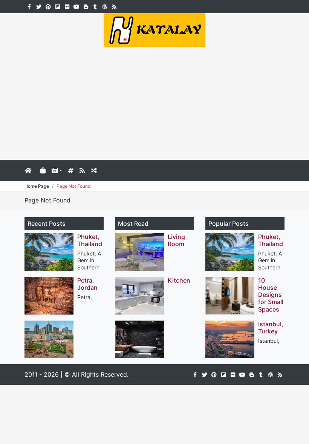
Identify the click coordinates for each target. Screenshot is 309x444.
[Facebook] (29, 6)
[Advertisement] (154, 103)
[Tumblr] (95, 6)
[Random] (94, 170)
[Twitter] (38, 6)
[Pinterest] (48, 6)
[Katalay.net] (154, 29)
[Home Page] (30, 170)
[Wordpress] (104, 6)
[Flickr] (67, 6)
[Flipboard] (57, 6)
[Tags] (70, 170)
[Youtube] (76, 6)
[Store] (43, 170)
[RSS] (114, 6)
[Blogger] (85, 6)
